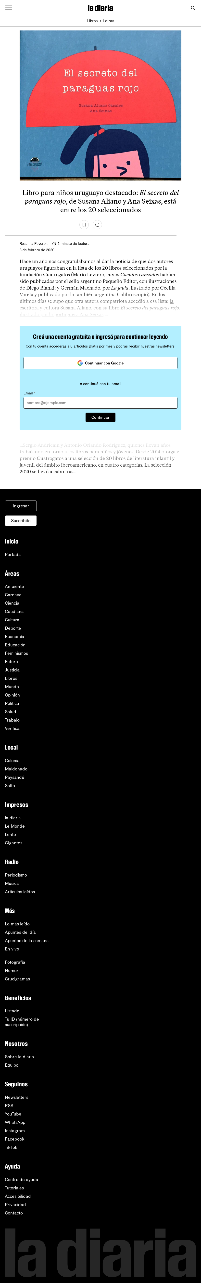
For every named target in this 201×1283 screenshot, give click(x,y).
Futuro (11, 661)
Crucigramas (17, 979)
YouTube (13, 1114)
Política (12, 703)
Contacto (14, 1213)
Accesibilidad (18, 1196)
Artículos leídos (20, 891)
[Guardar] (84, 224)
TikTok (11, 1147)
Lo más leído (17, 924)
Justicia (12, 670)
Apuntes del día (20, 932)
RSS (9, 1105)
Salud (10, 711)
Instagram (15, 1130)
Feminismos (16, 653)
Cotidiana (14, 611)
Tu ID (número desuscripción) (22, 1022)
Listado (12, 1011)
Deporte (13, 628)
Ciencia (12, 603)
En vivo (12, 949)
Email (29, 393)
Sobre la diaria (19, 1057)
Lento (10, 834)
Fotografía (15, 962)
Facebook (15, 1139)
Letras (108, 20)
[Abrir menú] (9, 8)
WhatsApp (15, 1122)
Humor (11, 970)
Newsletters (16, 1097)
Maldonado (16, 769)
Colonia (12, 760)
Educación (15, 645)
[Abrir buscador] (192, 8)
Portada (13, 554)
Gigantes (13, 843)
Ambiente (14, 586)
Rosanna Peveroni (34, 243)
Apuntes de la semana (27, 940)
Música (12, 883)
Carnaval (14, 595)
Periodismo (16, 875)
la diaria (13, 818)
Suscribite (21, 520)
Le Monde (15, 826)
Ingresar (21, 506)
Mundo (12, 686)
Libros (92, 20)
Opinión (12, 695)
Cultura (12, 620)
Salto (10, 785)
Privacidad (15, 1204)
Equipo (11, 1065)
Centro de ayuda (21, 1179)
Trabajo (12, 720)
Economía (14, 636)
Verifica (12, 728)
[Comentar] (97, 224)
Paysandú (14, 777)
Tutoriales (14, 1188)
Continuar (100, 417)
